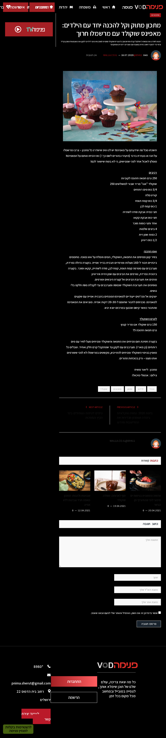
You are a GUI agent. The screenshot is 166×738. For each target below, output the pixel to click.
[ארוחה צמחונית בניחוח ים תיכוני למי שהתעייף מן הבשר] (145, 480)
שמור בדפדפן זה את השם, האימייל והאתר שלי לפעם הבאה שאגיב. (124, 613)
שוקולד (103, 389)
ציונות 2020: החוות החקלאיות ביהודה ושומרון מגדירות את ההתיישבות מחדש (135, 418)
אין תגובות (91, 55)
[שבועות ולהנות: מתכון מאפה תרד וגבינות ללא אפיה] (74, 480)
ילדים (141, 389)
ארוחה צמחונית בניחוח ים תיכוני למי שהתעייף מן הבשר (145, 500)
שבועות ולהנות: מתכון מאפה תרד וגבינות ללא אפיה (76, 500)
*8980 (38, 666)
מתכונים (155, 15)
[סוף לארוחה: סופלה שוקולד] (110, 480)
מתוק (129, 389)
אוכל (152, 389)
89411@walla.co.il (122, 441)
